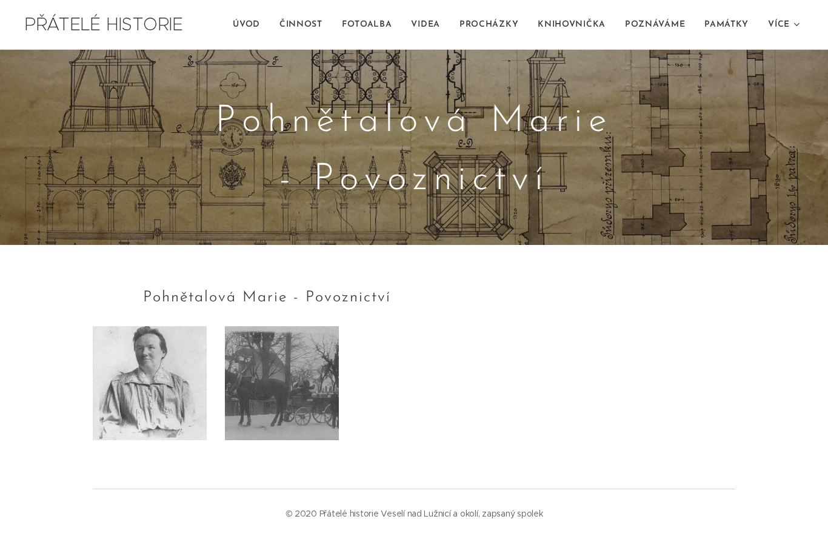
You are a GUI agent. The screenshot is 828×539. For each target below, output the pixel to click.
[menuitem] (250, 25)
